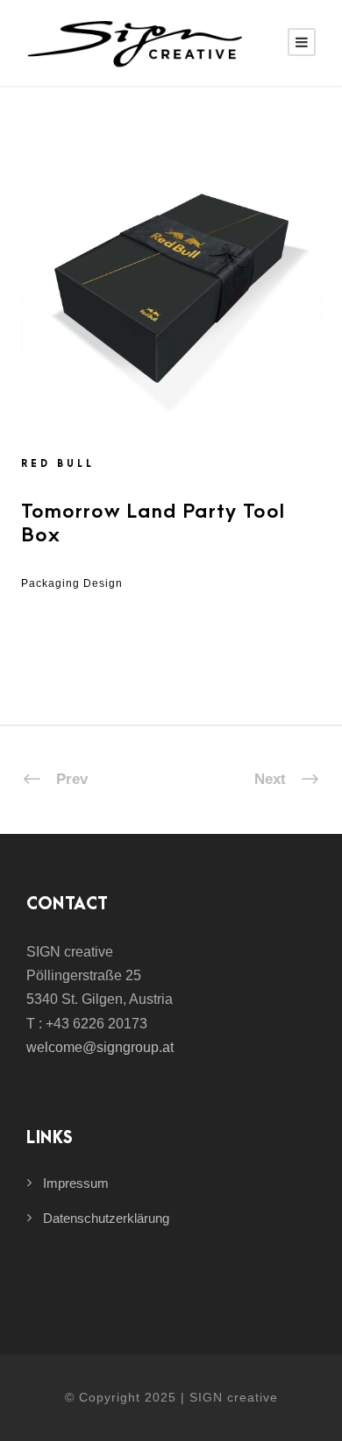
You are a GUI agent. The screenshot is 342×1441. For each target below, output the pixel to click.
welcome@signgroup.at (100, 1047)
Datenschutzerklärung (106, 1218)
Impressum (76, 1183)
